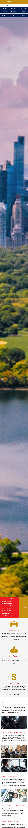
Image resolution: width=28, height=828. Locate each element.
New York (5, 8)
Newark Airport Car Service (8, 5)
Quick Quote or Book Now (14, 2)
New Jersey (14, 8)
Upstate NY (4, 15)
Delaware (14, 15)
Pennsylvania (4, 11)
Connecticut (23, 8)
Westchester (23, 11)
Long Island (14, 11)
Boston (23, 15)
